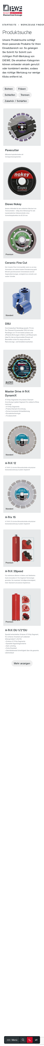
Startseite (9, 25)
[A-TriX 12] (22, 447)
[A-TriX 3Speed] (22, 558)
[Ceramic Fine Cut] (22, 250)
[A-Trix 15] (22, 501)
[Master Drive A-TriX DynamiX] (22, 385)
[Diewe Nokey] (22, 190)
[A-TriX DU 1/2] (22, 622)
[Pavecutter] (22, 134)
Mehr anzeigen (22, 663)
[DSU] (22, 315)
